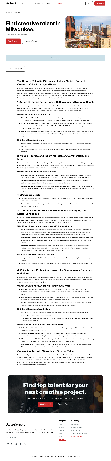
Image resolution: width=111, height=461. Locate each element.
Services (59, 3)
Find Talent (13, 41)
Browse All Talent (15, 69)
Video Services (75, 424)
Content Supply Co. (77, 436)
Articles (61, 427)
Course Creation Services (79, 433)
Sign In (89, 3)
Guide (61, 433)
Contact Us (62, 439)
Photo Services (75, 430)
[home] (14, 3)
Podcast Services (76, 427)
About (61, 436)
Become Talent (31, 41)
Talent (61, 424)
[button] (38, 3)
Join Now (100, 3)
